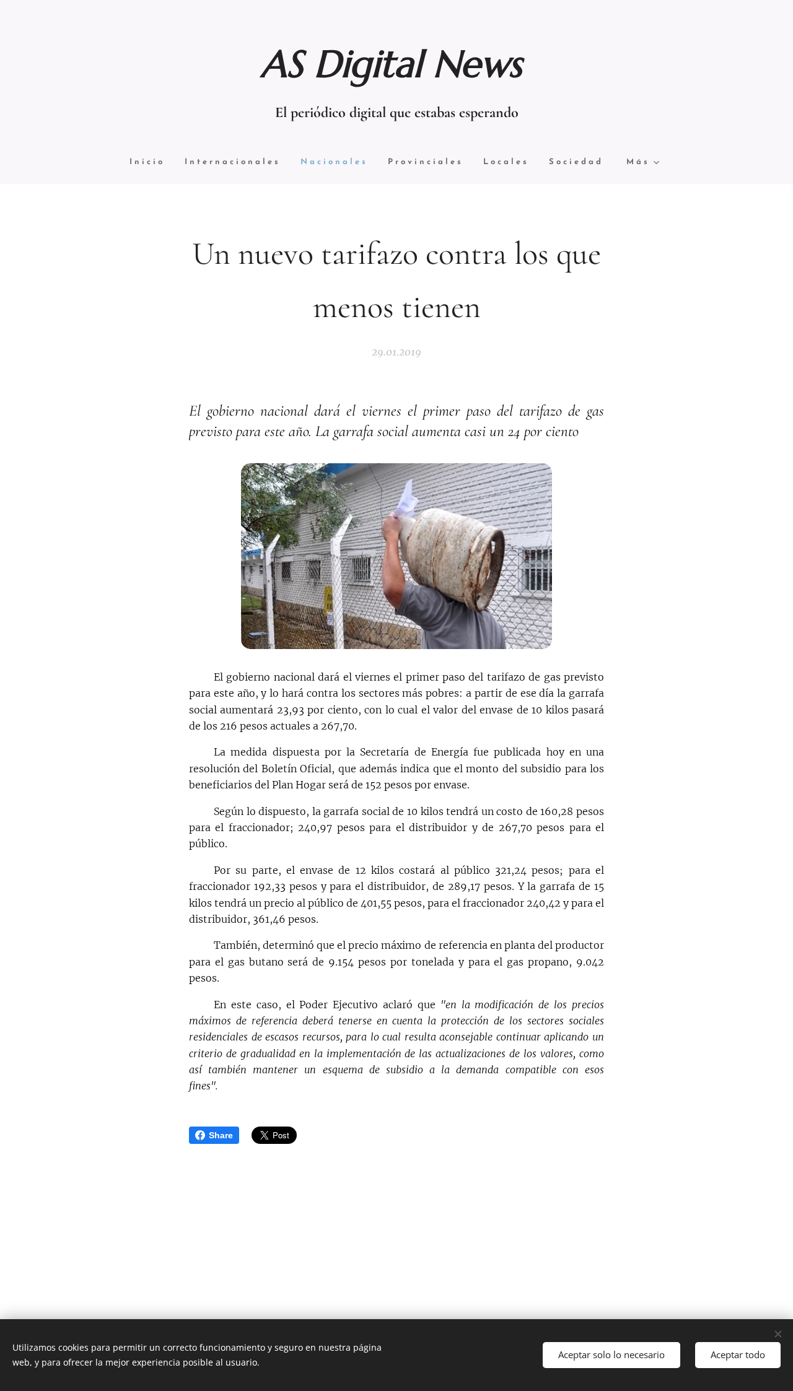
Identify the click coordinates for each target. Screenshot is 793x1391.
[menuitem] (152, 162)
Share (221, 1135)
